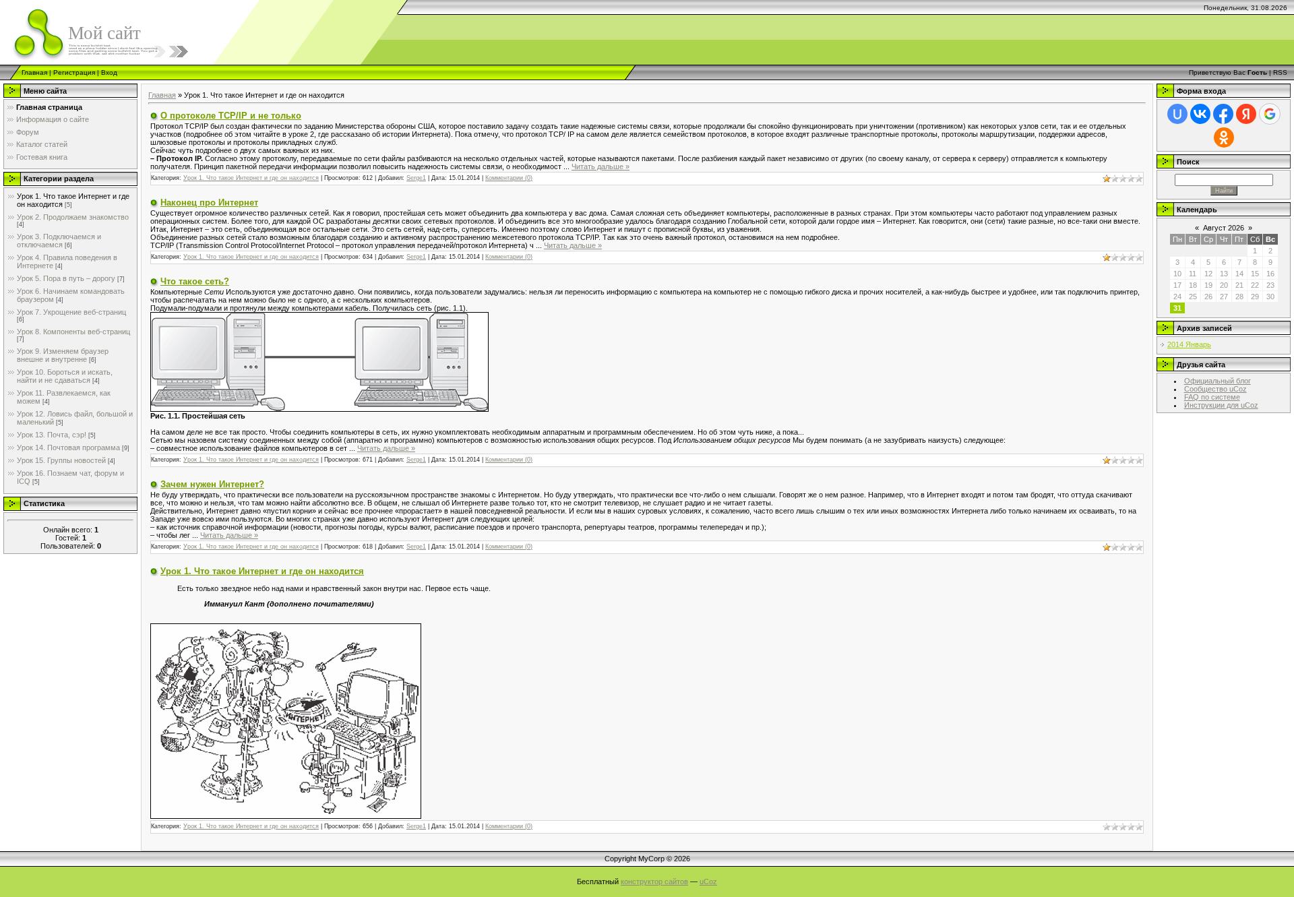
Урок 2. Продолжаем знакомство (73, 217)
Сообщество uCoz (1215, 389)
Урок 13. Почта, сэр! (51, 435)
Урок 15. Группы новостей (61, 460)
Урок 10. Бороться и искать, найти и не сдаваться (65, 376)
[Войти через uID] (1177, 114)
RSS (1280, 72)
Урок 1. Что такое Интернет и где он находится (251, 178)
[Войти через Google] (1270, 114)
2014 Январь (1189, 344)
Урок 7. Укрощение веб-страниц (71, 312)
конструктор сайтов (654, 881)
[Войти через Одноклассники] (1224, 137)
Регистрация (74, 72)
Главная (34, 72)
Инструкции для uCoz (1221, 405)
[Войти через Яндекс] (1246, 114)
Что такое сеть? (194, 281)
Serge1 (416, 178)
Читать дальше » (600, 166)
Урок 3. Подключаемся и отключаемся (59, 241)
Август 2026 (1223, 228)
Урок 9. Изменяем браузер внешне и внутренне (63, 355)
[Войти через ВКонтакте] (1200, 114)
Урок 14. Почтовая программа (68, 447)
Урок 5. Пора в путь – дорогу (66, 278)
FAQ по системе (1212, 397)
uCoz (708, 881)
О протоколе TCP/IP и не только (230, 116)
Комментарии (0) (508, 178)
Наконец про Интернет (209, 202)
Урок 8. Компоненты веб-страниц (73, 332)
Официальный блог (1217, 381)
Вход (109, 72)
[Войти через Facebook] (1223, 114)
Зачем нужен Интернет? (212, 484)
